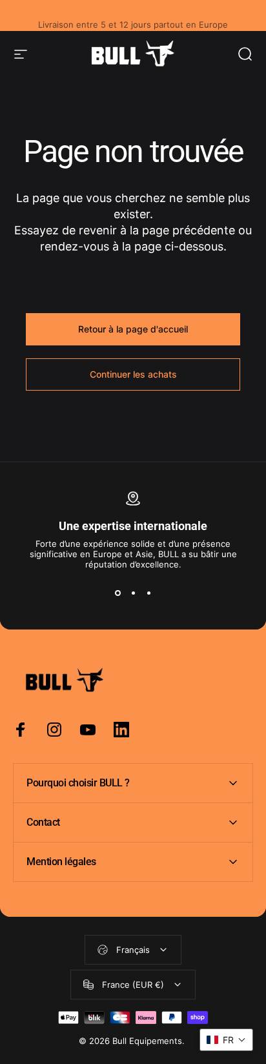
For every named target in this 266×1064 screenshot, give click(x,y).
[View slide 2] (133, 592)
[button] (226, 1039)
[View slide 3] (148, 592)
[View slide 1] (117, 592)
